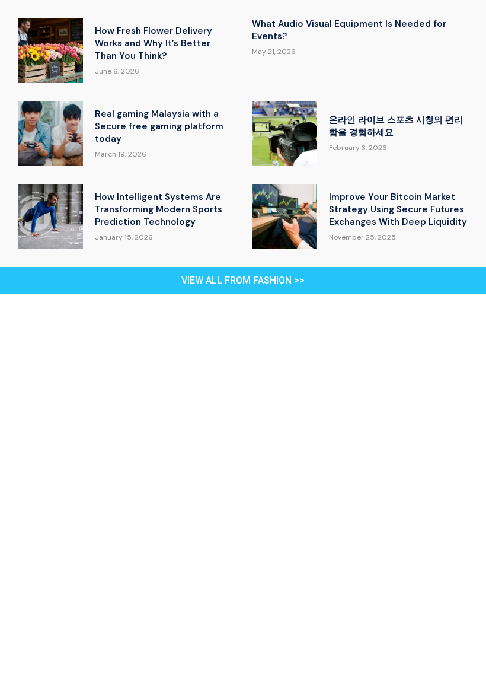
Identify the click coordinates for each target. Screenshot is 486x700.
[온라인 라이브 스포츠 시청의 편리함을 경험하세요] (284, 133)
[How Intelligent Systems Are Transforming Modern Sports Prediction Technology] (50, 216)
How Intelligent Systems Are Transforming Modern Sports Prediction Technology (158, 209)
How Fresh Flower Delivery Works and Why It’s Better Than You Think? (153, 43)
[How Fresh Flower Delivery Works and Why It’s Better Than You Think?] (50, 50)
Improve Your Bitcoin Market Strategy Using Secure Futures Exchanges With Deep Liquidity (398, 209)
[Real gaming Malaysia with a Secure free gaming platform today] (50, 133)
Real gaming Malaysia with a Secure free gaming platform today (159, 126)
